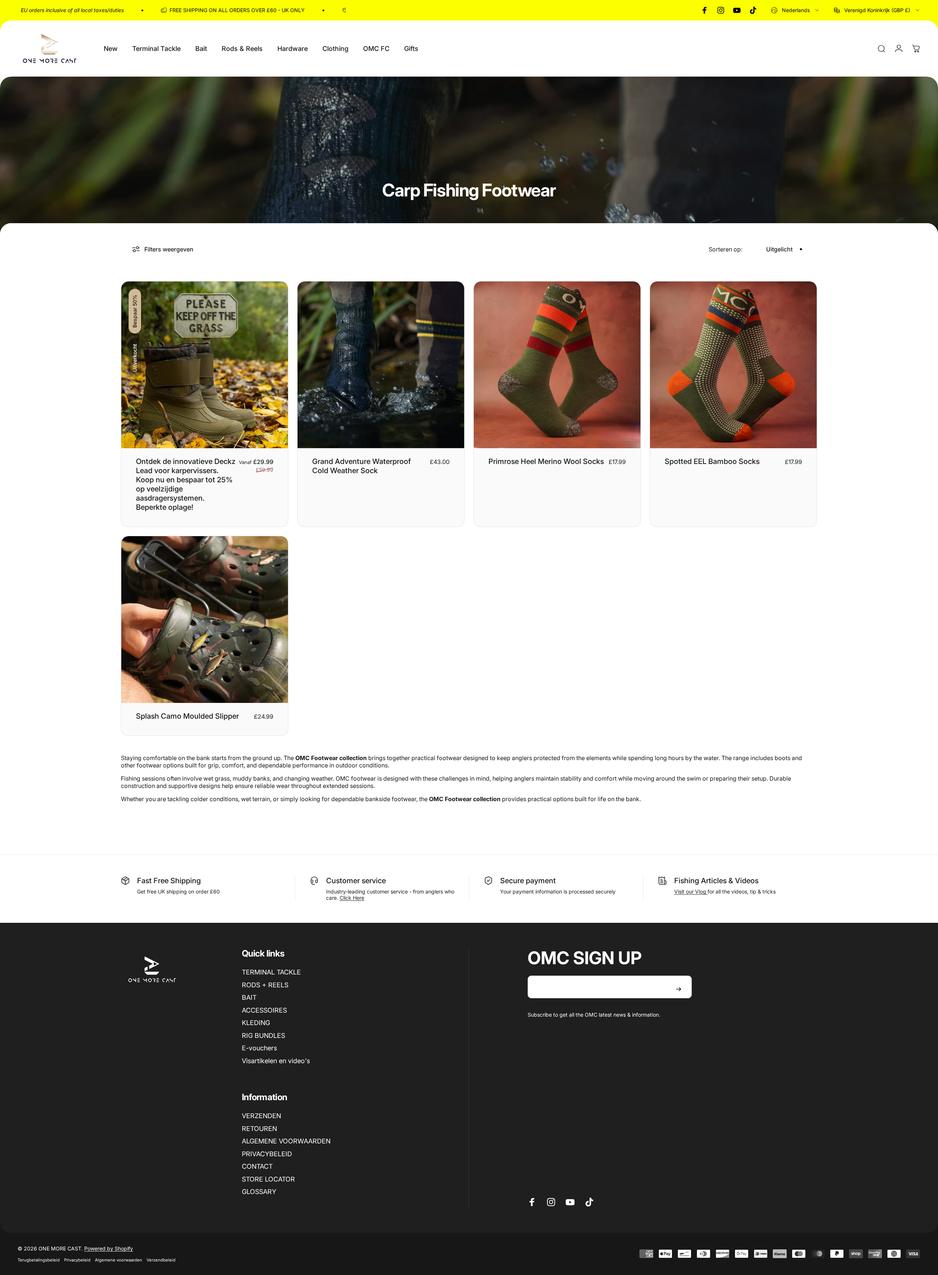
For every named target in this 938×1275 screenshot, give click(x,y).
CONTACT (257, 1166)
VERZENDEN (261, 1116)
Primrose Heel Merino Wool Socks (546, 461)
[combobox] (795, 10)
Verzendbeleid (161, 1260)
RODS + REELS (265, 985)
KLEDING (256, 1023)
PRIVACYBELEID (267, 1154)
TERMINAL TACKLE (271, 972)
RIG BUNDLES (263, 1035)
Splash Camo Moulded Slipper (187, 716)
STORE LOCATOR (268, 1179)
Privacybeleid (77, 1260)
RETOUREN (259, 1128)
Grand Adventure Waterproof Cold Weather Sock (361, 466)
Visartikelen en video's (276, 1061)
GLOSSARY (259, 1191)
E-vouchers (259, 1048)
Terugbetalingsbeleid (39, 1260)
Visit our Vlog (691, 891)
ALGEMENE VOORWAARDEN (286, 1141)
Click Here (352, 898)
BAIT (249, 997)
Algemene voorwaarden (118, 1260)
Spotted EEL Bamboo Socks (712, 461)
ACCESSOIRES (264, 1010)
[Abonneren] (678, 989)
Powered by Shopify (108, 1248)
